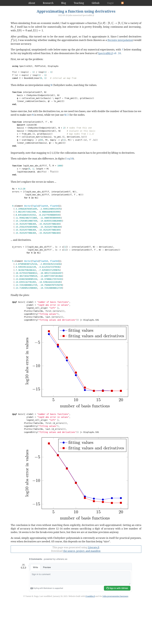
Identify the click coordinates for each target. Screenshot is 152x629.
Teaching (79, 3)
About (31, 3)
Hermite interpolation (120, 40)
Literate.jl (93, 547)
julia (70, 15)
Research (48, 3)
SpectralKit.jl (88, 15)
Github (95, 3)
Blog (63, 3)
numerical (77, 15)
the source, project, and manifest (81, 551)
